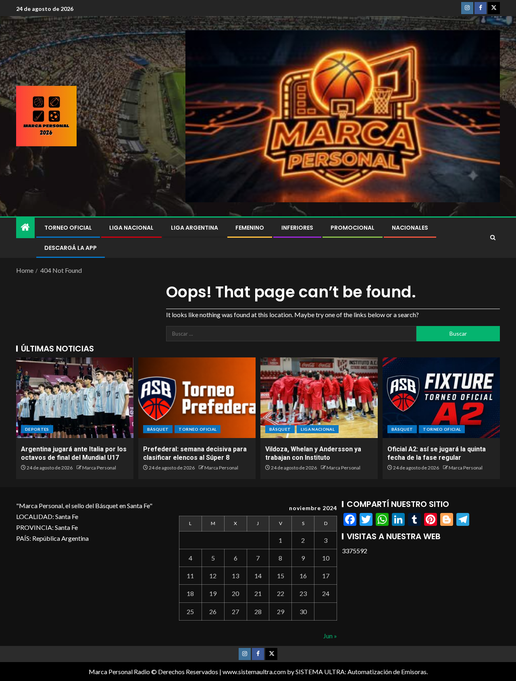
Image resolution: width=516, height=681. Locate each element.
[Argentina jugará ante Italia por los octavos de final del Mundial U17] (74, 397)
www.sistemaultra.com (254, 671)
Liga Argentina (194, 228)
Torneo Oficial (68, 228)
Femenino (249, 228)
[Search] (493, 237)
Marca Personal (99, 468)
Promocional (353, 228)
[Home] (25, 227)
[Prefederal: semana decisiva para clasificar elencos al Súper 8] (197, 397)
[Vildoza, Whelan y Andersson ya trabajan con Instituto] (319, 397)
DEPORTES (37, 429)
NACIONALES (410, 228)
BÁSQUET (158, 429)
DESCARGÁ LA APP (70, 248)
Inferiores (297, 228)
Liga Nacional (131, 228)
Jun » (330, 635)
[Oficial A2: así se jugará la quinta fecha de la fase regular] (441, 397)
